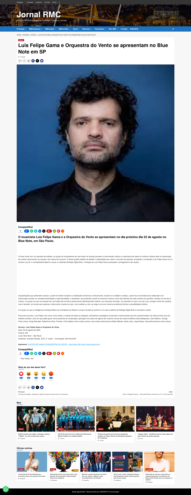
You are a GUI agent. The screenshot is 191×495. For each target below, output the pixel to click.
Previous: (43, 393)
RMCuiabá (49, 29)
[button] (173, 29)
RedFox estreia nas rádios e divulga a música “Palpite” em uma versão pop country (34, 435)
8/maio (141, 438)
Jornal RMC (39, 14)
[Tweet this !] (35, 231)
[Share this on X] (43, 231)
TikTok (54, 2)
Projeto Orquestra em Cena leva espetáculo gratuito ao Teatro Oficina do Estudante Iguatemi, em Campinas (115, 436)
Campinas (149, 469)
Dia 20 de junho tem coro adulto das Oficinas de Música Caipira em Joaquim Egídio (74, 435)
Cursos (21, 469)
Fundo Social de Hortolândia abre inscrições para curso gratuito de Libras (31, 475)
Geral (75, 29)
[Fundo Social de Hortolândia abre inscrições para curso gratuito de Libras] (32, 462)
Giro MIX (112, 29)
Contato (124, 29)
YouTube (47, 2)
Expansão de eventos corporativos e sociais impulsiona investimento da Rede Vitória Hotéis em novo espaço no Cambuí (159, 477)
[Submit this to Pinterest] (49, 231)
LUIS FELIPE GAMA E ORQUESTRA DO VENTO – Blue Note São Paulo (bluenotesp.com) (64, 344)
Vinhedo (85, 469)
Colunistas (99, 29)
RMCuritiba (63, 29)
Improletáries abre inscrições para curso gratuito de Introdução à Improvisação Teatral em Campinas (63, 476)
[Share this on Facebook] (26, 231)
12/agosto (22, 438)
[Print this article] (54, 231)
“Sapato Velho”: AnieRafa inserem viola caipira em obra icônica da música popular (155, 435)
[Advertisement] (66, 249)
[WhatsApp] (31, 231)
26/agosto (22, 478)
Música (21, 40)
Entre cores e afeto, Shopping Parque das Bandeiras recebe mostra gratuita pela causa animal (126, 476)
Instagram (39, 2)
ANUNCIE (134, 29)
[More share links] (62, 231)
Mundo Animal (119, 469)
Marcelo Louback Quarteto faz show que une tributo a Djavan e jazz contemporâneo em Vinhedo (94, 476)
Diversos (86, 29)
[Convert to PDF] (58, 231)
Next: (148, 393)
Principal (20, 29)
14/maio (101, 440)
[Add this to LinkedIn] (39, 231)
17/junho (62, 438)
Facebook (30, 2)
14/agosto (22, 57)
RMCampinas (34, 29)
